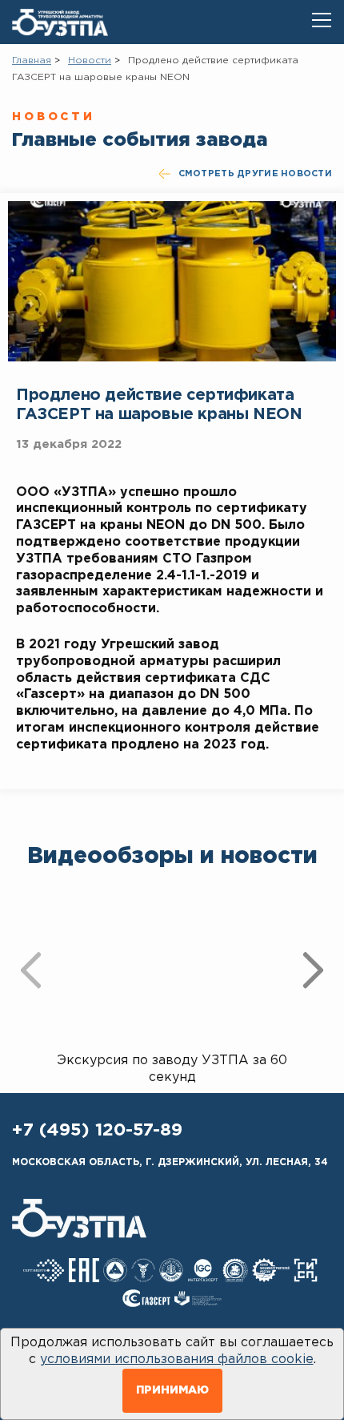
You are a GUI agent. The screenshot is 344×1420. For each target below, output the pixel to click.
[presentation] (31, 970)
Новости (89, 60)
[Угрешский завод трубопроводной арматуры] (60, 22)
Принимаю (172, 1390)
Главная (31, 60)
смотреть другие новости (255, 174)
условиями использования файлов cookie (177, 1359)
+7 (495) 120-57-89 (97, 1131)
